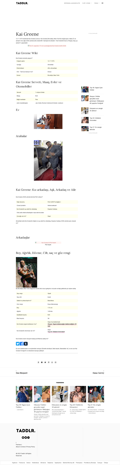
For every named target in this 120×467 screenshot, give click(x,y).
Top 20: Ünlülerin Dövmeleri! (56, 332)
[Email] (28, 437)
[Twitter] (25, 437)
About (18, 447)
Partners (18, 444)
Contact (23, 447)
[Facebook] (23, 437)
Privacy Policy (30, 447)
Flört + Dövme (86, 3)
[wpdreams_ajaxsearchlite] (72, 3)
